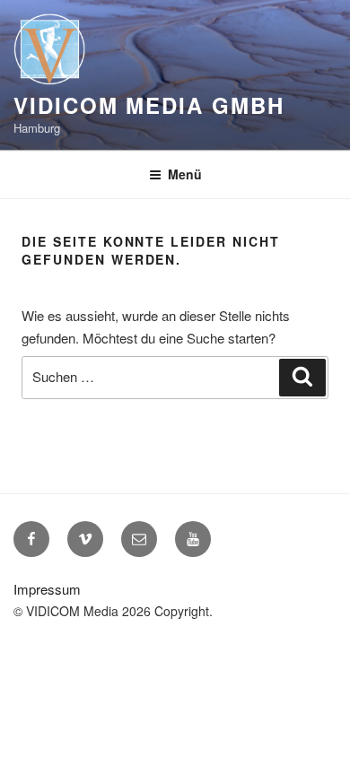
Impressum (47, 588)
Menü (185, 174)
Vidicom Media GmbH (148, 105)
